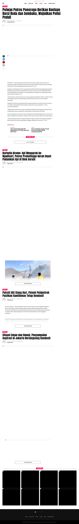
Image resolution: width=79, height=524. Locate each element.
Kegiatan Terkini (52, 3)
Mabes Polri (31, 3)
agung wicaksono (11, 21)
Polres (41, 3)
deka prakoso (10, 163)
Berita (25, 3)
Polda (45, 3)
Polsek (36, 3)
